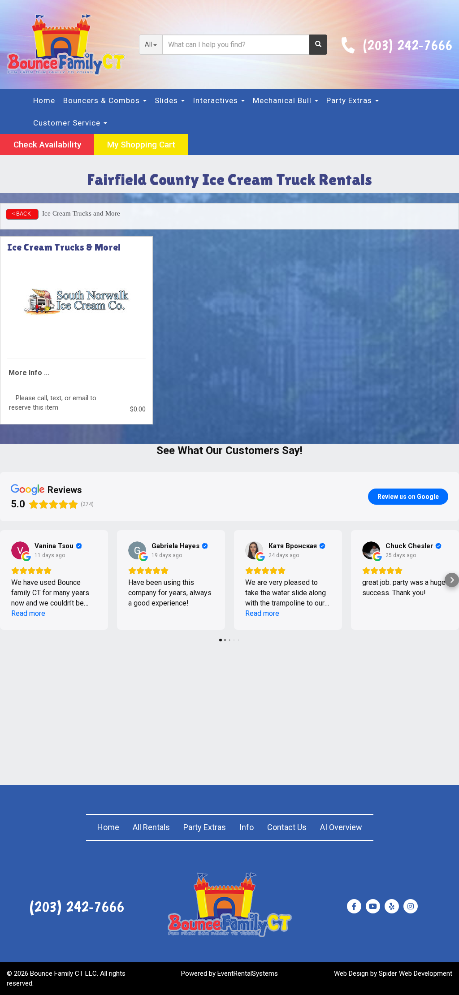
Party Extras (204, 827)
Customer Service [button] (68, 122)
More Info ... (29, 372)
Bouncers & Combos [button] (102, 100)
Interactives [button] (216, 100)
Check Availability (47, 144)
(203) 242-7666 (407, 44)
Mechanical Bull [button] (283, 100)
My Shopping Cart (141, 144)
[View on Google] (20, 550)
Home (44, 100)
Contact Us (287, 827)
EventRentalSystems (247, 973)
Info (246, 827)
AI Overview (341, 827)
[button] (7, 580)
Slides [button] (167, 100)
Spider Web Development (415, 973)
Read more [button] (28, 613)
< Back (21, 214)
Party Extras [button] (350, 100)
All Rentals (151, 827)
